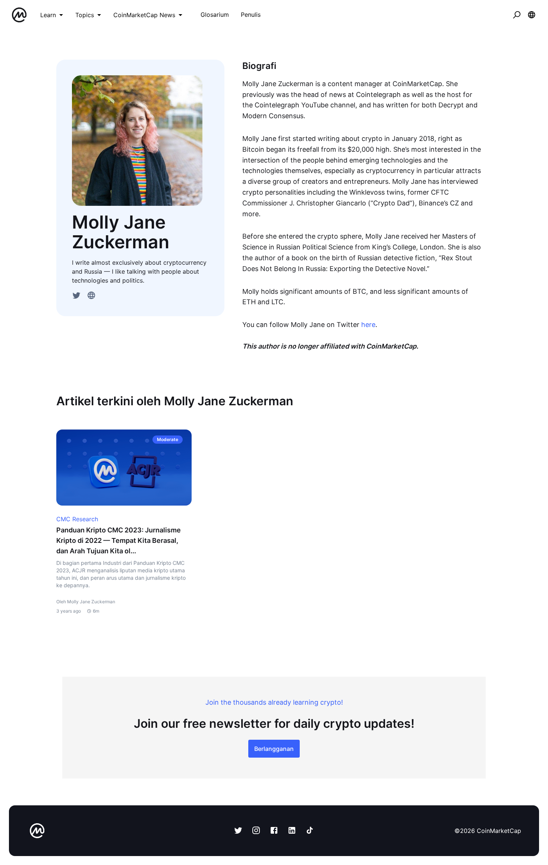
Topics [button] (84, 15)
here (368, 324)
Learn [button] (48, 15)
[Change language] (531, 14)
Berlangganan (274, 748)
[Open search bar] (516, 14)
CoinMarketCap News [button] (144, 15)
